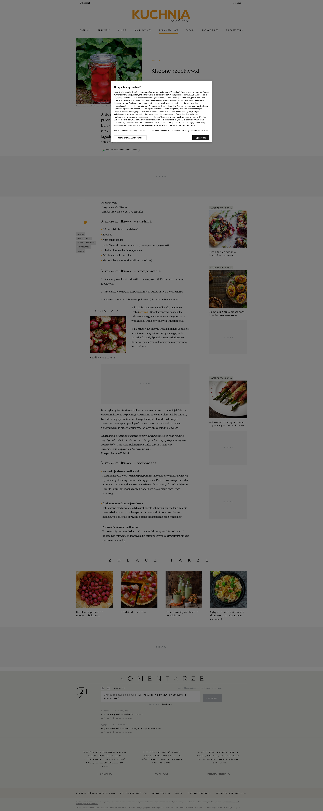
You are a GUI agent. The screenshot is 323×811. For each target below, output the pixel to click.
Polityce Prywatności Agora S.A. (181, 125)
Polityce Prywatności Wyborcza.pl (153, 125)
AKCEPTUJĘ (201, 138)
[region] (161, 111)
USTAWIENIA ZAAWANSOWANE (130, 138)
